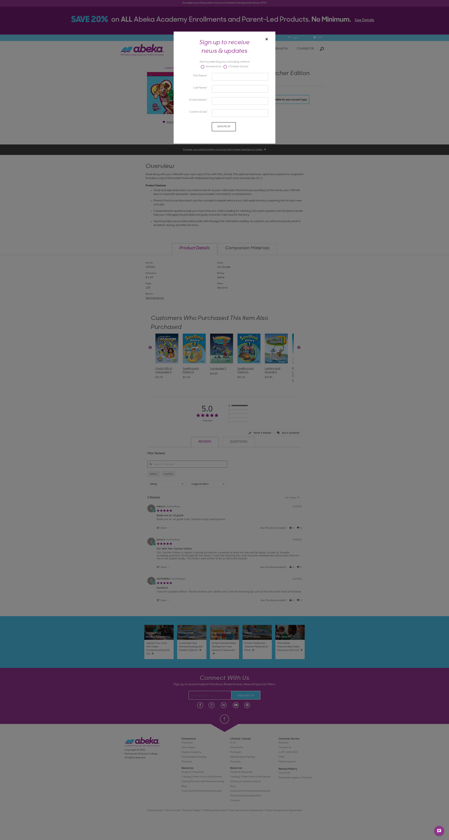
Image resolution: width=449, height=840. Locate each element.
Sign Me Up (223, 127)
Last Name (199, 88)
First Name (199, 75)
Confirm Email (197, 112)
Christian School (238, 66)
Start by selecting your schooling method (224, 62)
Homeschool (213, 66)
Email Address (197, 100)
